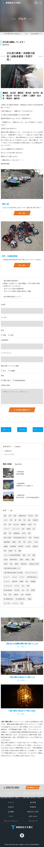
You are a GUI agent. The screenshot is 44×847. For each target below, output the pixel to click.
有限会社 (35, 546)
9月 (28, 590)
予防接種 (33, 581)
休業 (30, 537)
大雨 (5, 524)
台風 (22, 594)
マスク (5, 520)
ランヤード (7, 529)
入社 (23, 590)
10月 (24, 542)
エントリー (7, 577)
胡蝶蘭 (5, 546)
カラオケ (17, 586)
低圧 (11, 564)
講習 (34, 555)
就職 (5, 533)
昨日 (10, 524)
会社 (22, 603)
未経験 (12, 371)
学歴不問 (20, 546)
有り (4, 371)
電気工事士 (7, 380)
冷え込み (30, 515)
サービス (22, 577)
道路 (5, 515)
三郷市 (21, 559)
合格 (28, 586)
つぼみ (36, 542)
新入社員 (17, 590)
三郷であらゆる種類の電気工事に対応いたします (33, 793)
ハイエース (15, 603)
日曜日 (29, 599)
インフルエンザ (8, 586)
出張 (10, 515)
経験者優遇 (7, 542)
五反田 (5, 564)
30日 (20, 520)
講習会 (27, 559)
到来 (5, 551)
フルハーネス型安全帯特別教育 (12, 555)
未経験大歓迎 (22, 515)
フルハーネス (15, 529)
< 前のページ (6, 430)
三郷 (5, 594)
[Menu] (40, 2)
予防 (11, 520)
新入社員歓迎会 (8, 590)
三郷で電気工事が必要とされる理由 (13, 572)
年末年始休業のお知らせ (19, 537)
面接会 (14, 542)
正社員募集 (13, 546)
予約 (27, 581)
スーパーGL (7, 603)
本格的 (10, 551)
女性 (11, 335)
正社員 (5, 559)
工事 (10, 533)
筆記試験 (28, 594)
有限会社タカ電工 (34, 564)
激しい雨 (16, 524)
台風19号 (16, 594)
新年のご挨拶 (7, 537)
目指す (30, 524)
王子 (29, 555)
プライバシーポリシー (31, 572)
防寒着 (28, 529)
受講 (24, 555)
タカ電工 (28, 546)
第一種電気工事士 (20, 599)
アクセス (14, 577)
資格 (33, 559)
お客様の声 (8, 451)
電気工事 (14, 581)
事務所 (16, 564)
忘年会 (24, 533)
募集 (20, 551)
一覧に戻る (22, 430)
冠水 (29, 520)
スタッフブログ (9, 454)
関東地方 (23, 524)
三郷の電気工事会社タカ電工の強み (33, 797)
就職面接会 (17, 533)
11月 (24, 520)
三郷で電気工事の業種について (12, 568)
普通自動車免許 (20, 380)
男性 (4, 335)
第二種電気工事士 (8, 599)
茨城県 (21, 581)
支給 (23, 529)
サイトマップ (33, 821)
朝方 (36, 515)
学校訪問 (35, 520)
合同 (19, 542)
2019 (29, 533)
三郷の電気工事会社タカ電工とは (11, 797)
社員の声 (11, 807)
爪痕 (10, 594)
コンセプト (7, 581)
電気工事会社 (13, 559)
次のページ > (38, 430)
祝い (23, 586)
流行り (30, 542)
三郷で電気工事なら (32, 577)
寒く (34, 529)
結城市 (33, 590)
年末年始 (36, 537)
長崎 (15, 515)
